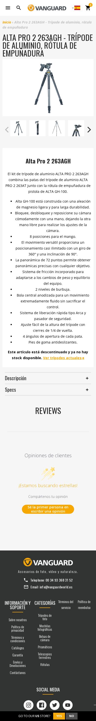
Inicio (6, 22)
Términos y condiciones (17, 639)
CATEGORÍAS (44, 603)
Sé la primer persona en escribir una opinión (48, 509)
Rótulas (44, 664)
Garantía (17, 654)
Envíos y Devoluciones (18, 663)
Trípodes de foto (45, 617)
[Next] (89, 129)
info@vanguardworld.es (56, 586)
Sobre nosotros (18, 619)
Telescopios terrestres (45, 655)
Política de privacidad (17, 628)
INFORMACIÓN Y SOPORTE (18, 605)
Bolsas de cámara (44, 638)
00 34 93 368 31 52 (59, 580)
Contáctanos (17, 672)
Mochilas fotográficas (45, 627)
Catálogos (18, 647)
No (71, 716)
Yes (59, 716)
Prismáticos (45, 646)
